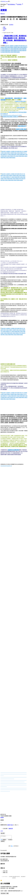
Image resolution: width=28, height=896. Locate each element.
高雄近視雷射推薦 (6, 50)
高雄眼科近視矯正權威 (20, 101)
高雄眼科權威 (17, 47)
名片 (4, 30)
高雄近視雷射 (10, 47)
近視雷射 (16, 45)
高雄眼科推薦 (4, 47)
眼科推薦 (20, 45)
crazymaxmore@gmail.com (6, 465)
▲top (2, 830)
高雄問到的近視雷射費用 (13, 450)
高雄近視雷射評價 (14, 50)
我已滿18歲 (3, 893)
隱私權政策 (23, 876)
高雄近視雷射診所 (6, 49)
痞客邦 (8, 824)
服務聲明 (14, 877)
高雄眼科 (12, 45)
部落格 (4, 28)
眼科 (8, 45)
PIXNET (6, 876)
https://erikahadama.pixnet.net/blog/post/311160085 (11, 115)
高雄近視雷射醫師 (21, 107)
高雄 (6, 45)
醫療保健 (11, 828)
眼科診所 (25, 45)
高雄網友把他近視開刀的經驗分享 (10, 116)
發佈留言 (2, 841)
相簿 (4, 27)
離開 (7, 893)
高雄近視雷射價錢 (6, 52)
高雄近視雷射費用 (14, 49)
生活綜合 (11, 24)
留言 (12, 824)
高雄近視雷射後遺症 (15, 52)
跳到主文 (3, 13)
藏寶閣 (4, 10)
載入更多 (2, 833)
